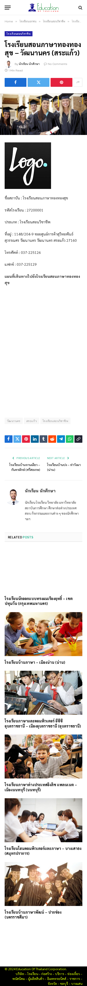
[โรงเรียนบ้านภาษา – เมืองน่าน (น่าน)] (43, 634)
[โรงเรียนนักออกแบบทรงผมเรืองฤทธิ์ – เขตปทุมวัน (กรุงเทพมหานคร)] (43, 570)
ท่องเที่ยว (73, 974)
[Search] (79, 7)
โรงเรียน (32, 974)
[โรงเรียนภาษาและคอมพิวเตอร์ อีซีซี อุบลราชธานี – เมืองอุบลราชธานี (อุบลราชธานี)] (43, 692)
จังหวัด (52, 983)
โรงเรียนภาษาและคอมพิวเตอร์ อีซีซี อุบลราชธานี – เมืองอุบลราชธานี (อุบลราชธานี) (43, 723)
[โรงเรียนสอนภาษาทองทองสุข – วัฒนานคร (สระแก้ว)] (43, 114)
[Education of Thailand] (44, 7)
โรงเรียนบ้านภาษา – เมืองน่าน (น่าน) (35, 662)
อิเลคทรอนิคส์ (56, 978)
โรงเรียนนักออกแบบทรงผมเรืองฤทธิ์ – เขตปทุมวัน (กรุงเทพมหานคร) (39, 601)
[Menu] (8, 7)
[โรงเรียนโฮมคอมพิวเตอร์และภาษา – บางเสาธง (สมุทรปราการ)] (43, 820)
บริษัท (20, 974)
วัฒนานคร (13, 421)
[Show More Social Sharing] (78, 82)
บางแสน (76, 983)
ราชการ (74, 978)
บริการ (59, 974)
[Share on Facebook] (15, 82)
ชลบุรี (64, 983)
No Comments (57, 64)
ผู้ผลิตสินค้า (36, 978)
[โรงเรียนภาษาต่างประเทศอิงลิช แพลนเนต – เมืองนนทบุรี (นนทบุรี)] (43, 756)
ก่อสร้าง (46, 974)
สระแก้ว (31, 421)
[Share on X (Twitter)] (38, 82)
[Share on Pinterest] (61, 82)
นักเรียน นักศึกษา (29, 64)
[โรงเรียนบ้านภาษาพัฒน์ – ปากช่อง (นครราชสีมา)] (43, 884)
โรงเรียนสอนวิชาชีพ (18, 33)
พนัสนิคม (18, 978)
